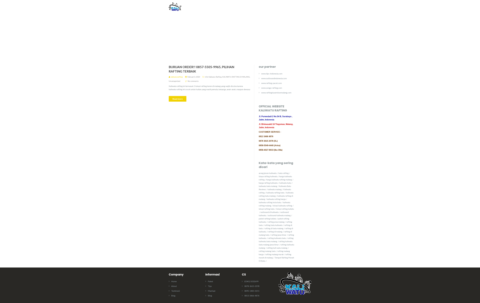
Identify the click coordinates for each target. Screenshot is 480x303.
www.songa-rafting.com (271, 88)
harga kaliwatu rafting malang (279, 179)
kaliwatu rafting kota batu (270, 202)
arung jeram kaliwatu (268, 173)
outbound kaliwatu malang (279, 215)
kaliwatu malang (275, 189)
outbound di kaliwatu (269, 212)
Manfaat (211, 291)
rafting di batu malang (273, 228)
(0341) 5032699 (251, 281)
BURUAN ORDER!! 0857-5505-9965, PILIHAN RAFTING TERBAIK (201, 69)
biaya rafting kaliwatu (268, 176)
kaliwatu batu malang (268, 186)
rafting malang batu (267, 251)
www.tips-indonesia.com (271, 73)
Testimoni (284, 8)
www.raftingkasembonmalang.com (276, 92)
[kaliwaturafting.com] (175, 6)
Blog (296, 8)
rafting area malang (276, 222)
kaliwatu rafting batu (275, 192)
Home (261, 8)
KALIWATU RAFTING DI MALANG (236, 77)
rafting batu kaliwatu (273, 225)
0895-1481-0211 (251, 291)
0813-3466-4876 (251, 295)
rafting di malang (275, 231)
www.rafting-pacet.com (271, 83)
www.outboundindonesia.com (274, 78)
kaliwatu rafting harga (276, 199)
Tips (210, 286)
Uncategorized (174, 81)
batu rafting (283, 173)
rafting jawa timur (278, 235)
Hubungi (307, 8)
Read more (177, 99)
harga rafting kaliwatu (268, 183)
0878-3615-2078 (251, 286)
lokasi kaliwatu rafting (282, 205)
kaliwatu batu (285, 183)
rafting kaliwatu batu (277, 238)
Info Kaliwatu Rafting (213, 77)
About (272, 8)
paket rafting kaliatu (267, 218)
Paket (210, 281)
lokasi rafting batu (266, 209)
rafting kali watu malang (277, 248)
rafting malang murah (274, 254)
